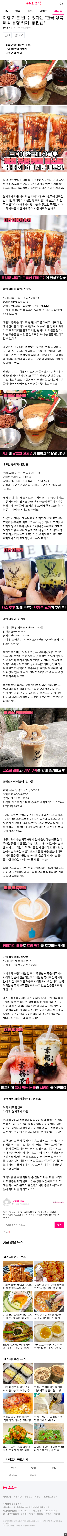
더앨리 (12, 1212)
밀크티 (20, 1212)
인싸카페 (52, 1212)
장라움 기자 (7, 28)
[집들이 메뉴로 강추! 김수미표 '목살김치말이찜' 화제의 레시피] (49, 1275)
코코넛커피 (20, 1215)
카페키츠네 (8, 1215)
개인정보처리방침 (32, 1497)
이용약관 (18, 1497)
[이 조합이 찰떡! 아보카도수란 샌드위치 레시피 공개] (18, 1305)
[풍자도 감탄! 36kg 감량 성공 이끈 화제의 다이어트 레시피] (18, 1437)
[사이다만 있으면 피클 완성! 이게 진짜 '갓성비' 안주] (49, 1437)
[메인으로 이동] (33, 4)
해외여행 (48, 1215)
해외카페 (57, 1215)
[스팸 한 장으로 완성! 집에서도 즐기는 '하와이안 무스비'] (18, 1377)
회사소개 (7, 1497)
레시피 (58, 11)
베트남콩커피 (30, 1212)
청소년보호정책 (50, 1497)
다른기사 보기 (58, 1202)
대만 (5, 1212)
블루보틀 (42, 1212)
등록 (59, 1224)
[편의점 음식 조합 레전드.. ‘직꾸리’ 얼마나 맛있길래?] (18, 1407)
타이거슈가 (31, 1215)
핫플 (18, 11)
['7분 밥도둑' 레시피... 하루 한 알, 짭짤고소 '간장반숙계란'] (49, 1335)
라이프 (44, 11)
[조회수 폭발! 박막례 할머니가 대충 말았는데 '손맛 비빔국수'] (18, 1275)
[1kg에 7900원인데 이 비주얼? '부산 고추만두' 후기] (18, 1335)
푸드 (30, 11)
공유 (21, 35)
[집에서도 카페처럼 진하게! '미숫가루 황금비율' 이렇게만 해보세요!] (49, 1377)
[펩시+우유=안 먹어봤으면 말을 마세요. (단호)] (49, 1407)
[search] (61, 3)
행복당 (6, 1217)
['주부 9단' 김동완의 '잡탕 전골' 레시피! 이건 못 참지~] (49, 1305)
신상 (5, 11)
